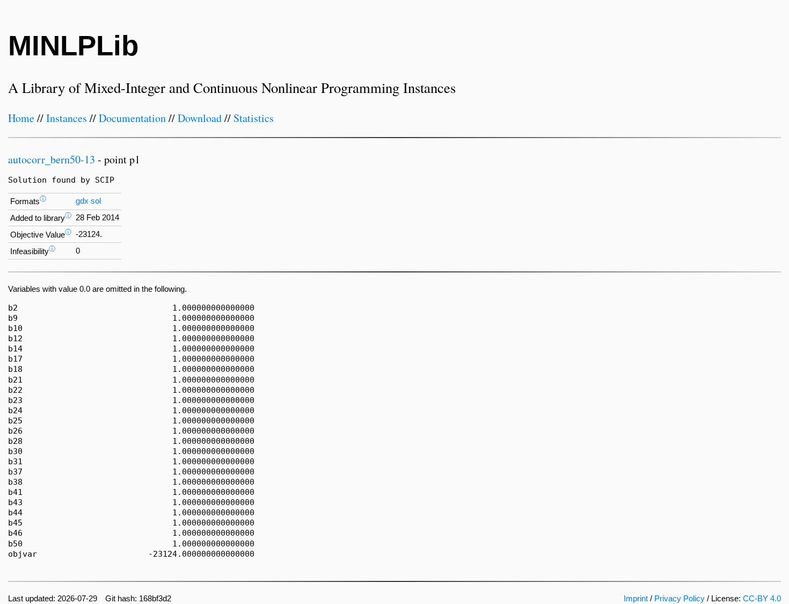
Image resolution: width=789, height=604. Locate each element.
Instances (66, 118)
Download (200, 118)
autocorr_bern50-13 (51, 159)
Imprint (636, 598)
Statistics (253, 118)
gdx (82, 201)
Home (21, 118)
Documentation (132, 118)
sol (96, 201)
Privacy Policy (679, 598)
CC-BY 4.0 (762, 598)
